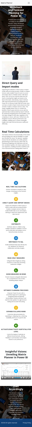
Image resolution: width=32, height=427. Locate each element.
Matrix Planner (6, 3)
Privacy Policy (27, 423)
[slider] (6, 378)
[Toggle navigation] (29, 2)
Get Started (16, 53)
